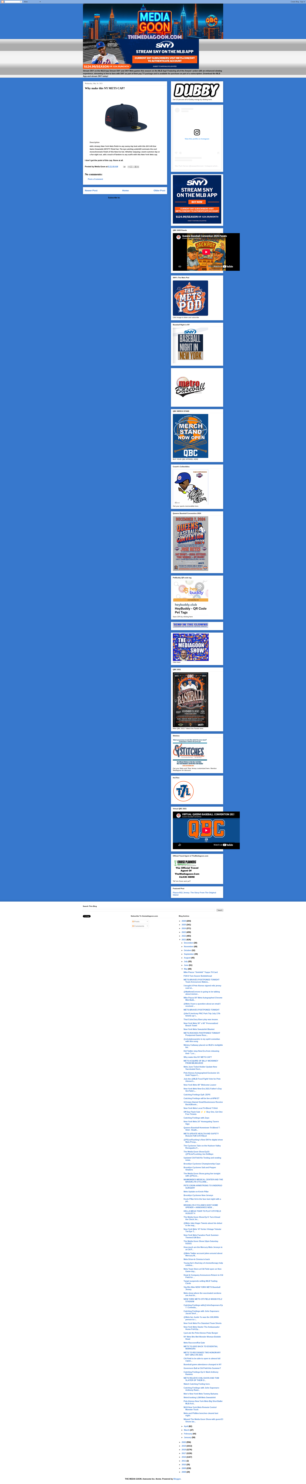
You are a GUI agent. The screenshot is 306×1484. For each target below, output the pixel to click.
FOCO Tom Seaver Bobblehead (198, 976)
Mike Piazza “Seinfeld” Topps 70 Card (201, 972)
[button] (125, 142)
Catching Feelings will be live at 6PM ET (201, 1098)
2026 (184, 921)
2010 (184, 1465)
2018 (184, 1450)
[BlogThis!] (131, 167)
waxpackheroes (197, 166)
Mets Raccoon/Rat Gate (194, 1343)
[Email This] (129, 167)
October (188, 950)
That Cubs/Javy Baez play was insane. (201, 1019)
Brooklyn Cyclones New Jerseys (198, 1195)
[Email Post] (124, 167)
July (186, 961)
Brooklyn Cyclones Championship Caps (202, 1164)
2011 (184, 1461)
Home (125, 190)
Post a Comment (95, 179)
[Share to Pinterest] (138, 167)
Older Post (159, 190)
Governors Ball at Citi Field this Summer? (202, 1368)
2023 (184, 932)
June (186, 965)
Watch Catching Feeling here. (197, 1384)
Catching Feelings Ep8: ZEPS (197, 1095)
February (188, 1434)
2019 (184, 1446)
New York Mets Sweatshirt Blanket (199, 1029)
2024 (184, 928)
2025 (184, 925)
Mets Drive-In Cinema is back (197, 1259)
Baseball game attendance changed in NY (202, 1364)
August (187, 958)
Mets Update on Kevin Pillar (196, 1192)
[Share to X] (133, 167)
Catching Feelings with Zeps (196, 1118)
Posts (136, 922)
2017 (184, 1453)
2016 (184, 1457)
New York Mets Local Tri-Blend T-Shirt (201, 1108)
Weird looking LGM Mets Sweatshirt (200, 1397)
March (187, 1430)
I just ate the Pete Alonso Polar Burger (201, 1333)
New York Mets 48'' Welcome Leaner (200, 1085)
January (188, 1437)
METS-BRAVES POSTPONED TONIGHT (201, 1010)
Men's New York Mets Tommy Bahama (201, 1394)
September (189, 954)
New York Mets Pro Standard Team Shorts (202, 1323)
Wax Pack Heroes (181, 166)
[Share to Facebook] (135, 167)
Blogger (177, 1479)
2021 (184, 940)
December (189, 943)
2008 (184, 1472)
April (186, 1426)
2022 (184, 936)
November (189, 947)
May (186, 969)
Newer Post (91, 190)
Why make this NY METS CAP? (198, 1057)
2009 (184, 1468)
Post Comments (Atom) (131, 198)
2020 (184, 1442)
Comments (139, 926)
